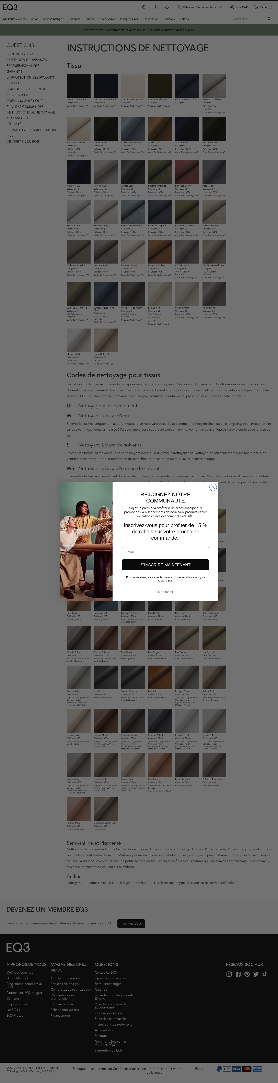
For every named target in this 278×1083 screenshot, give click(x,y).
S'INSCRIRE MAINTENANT (165, 565)
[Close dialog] (213, 487)
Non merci (165, 592)
